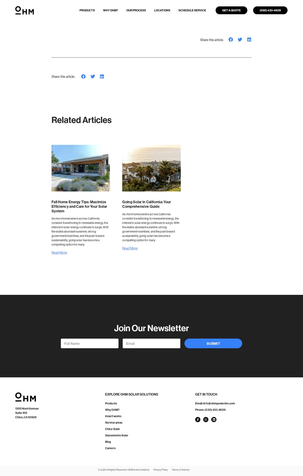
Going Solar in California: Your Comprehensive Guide (146, 204)
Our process (136, 10)
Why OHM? (110, 10)
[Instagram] (205, 419)
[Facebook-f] (197, 419)
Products (87, 10)
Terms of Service (180, 469)
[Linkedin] (213, 419)
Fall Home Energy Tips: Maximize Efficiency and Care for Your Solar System (79, 206)
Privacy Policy (161, 469)
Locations (162, 10)
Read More (59, 252)
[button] (231, 39)
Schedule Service (192, 10)
